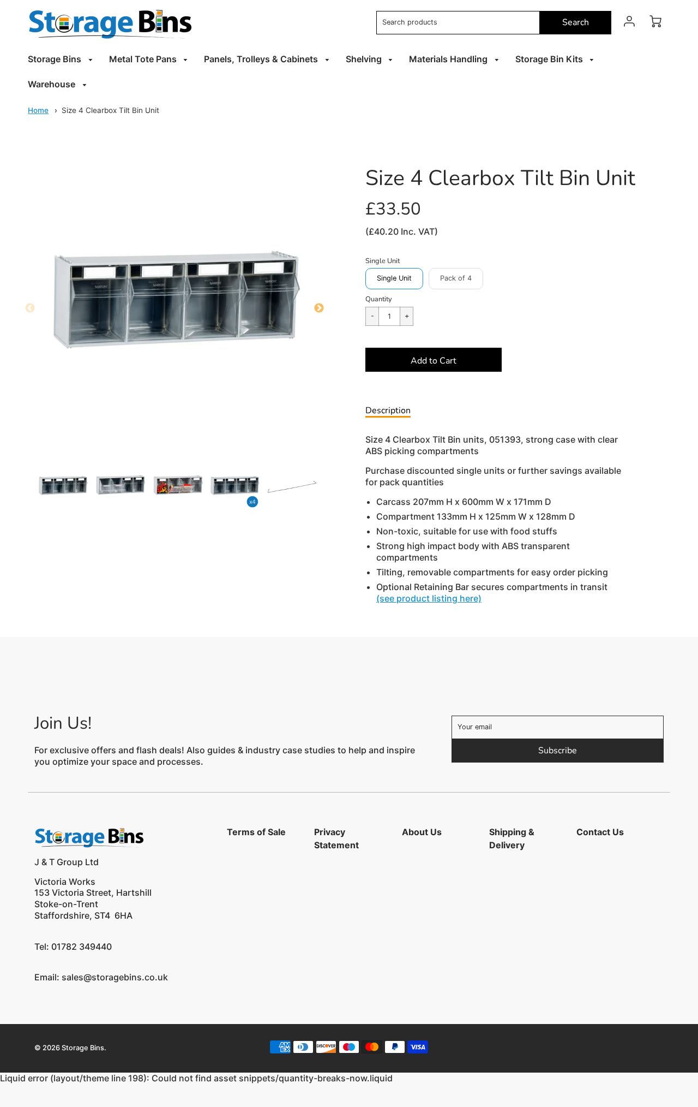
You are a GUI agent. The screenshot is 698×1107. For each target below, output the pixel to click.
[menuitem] (61, 59)
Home (38, 110)
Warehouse (52, 84)
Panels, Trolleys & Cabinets (262, 58)
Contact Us (600, 831)
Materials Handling (449, 58)
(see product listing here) (429, 598)
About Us (422, 831)
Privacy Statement (336, 838)
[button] (433, 360)
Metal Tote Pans (144, 58)
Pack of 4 (456, 278)
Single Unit (394, 278)
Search (575, 22)
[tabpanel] (62, 487)
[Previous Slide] (30, 308)
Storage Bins (55, 58)
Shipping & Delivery (511, 838)
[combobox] (458, 22)
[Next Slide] (319, 308)
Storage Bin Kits (550, 58)
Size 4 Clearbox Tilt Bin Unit (110, 110)
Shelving (365, 58)
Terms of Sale (256, 831)
